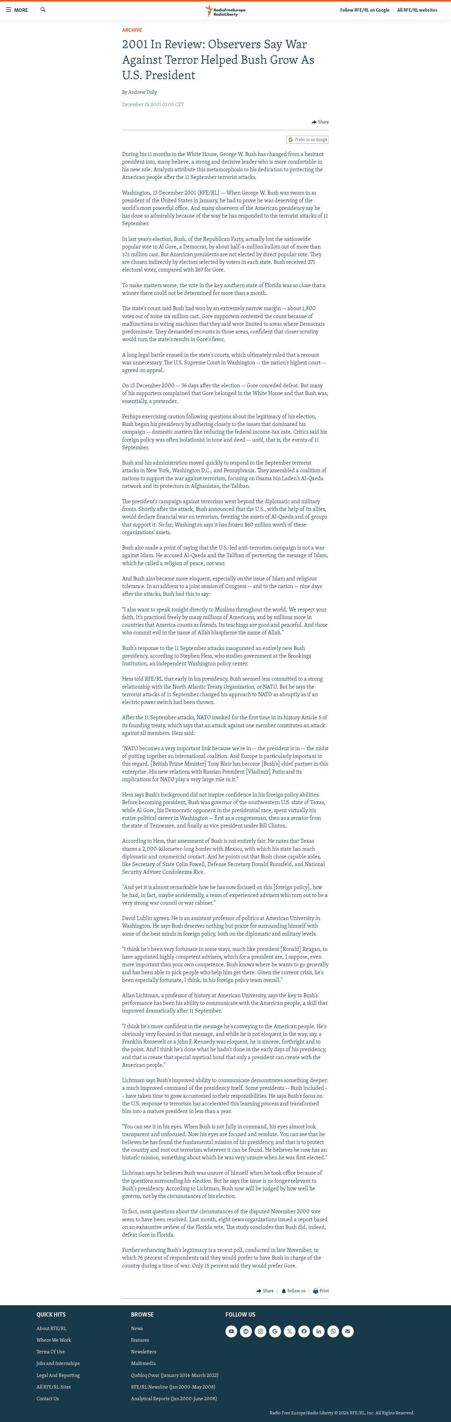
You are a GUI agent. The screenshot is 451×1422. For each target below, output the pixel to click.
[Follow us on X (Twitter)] (289, 1331)
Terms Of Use (51, 1352)
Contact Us (48, 1398)
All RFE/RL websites (417, 10)
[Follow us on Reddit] (246, 1331)
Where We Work (54, 1340)
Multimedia (143, 1363)
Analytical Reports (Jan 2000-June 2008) (174, 1398)
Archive (132, 30)
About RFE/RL (52, 1328)
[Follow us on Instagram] (260, 1331)
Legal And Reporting (58, 1375)
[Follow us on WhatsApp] (333, 1331)
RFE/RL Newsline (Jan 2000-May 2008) (173, 1387)
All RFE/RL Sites (54, 1387)
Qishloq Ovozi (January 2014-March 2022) (175, 1375)
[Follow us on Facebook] (304, 1331)
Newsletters (143, 1352)
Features (140, 1340)
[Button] (320, 122)
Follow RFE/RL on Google (365, 10)
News (137, 1328)
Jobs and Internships (58, 1363)
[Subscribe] (347, 1331)
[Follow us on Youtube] (231, 1331)
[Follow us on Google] (275, 1331)
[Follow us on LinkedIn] (318, 1331)
